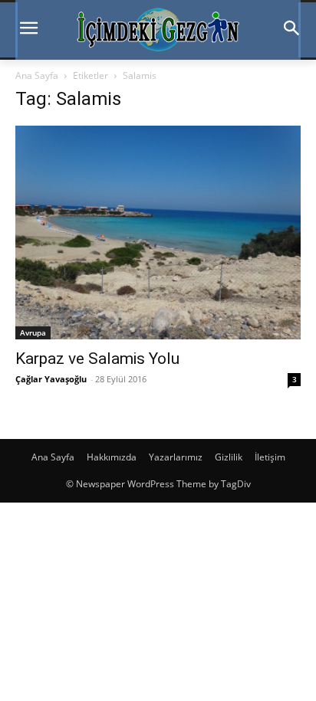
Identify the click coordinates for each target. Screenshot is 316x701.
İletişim (270, 457)
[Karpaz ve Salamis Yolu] (158, 232)
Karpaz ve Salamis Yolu (97, 358)
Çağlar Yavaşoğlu (51, 379)
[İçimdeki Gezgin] (158, 29)
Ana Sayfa (36, 75)
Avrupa (33, 332)
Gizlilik (228, 457)
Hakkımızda (112, 457)
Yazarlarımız (175, 457)
